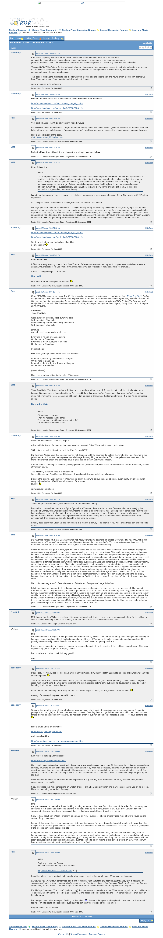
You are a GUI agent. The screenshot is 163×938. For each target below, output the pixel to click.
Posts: (35, 88)
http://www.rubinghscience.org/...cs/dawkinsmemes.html (57, 741)
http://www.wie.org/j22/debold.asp (47, 137)
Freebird (15, 612)
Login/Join (147, 42)
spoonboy (16, 52)
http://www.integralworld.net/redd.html (48, 760)
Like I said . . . (38, 276)
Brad (13, 147)
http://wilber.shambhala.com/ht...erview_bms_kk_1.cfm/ (57, 232)
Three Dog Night (134, 296)
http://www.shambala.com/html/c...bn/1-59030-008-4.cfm (57, 108)
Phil (13, 118)
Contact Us (63, 934)
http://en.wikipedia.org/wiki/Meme (46, 731)
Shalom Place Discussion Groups (79, 30)
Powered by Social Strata (82, 916)
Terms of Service (97, 934)
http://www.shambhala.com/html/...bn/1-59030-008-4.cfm (57, 237)
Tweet (13, 48)
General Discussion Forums (114, 30)
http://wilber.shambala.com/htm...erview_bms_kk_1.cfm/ (57, 103)
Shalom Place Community (44, 30)
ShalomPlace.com (18, 30)
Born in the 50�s (39, 404)
